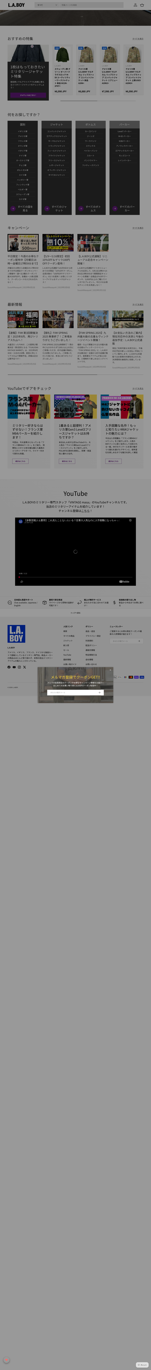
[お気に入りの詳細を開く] (6, 1360)
